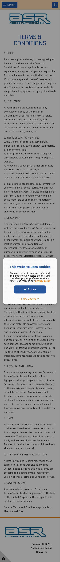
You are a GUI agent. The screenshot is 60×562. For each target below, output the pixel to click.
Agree (31, 289)
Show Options (29, 298)
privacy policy (42, 280)
